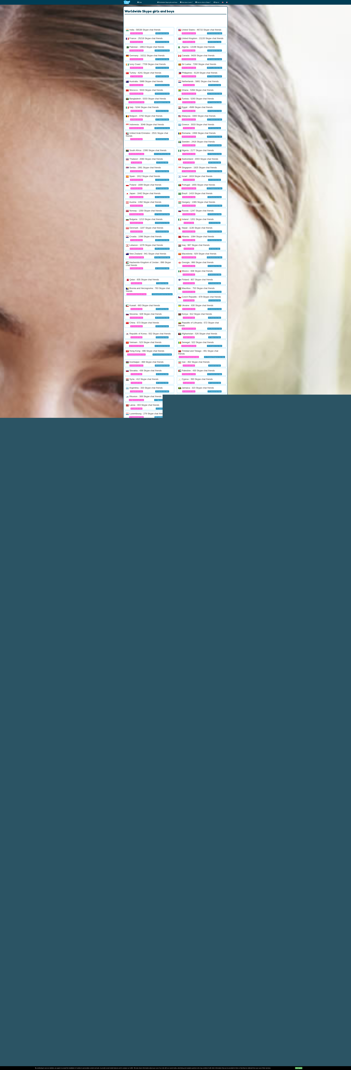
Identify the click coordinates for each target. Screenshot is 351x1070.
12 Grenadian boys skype (214, 818)
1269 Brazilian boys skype (214, 197)
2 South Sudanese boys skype (214, 1012)
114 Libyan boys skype (162, 514)
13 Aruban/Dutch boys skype (162, 844)
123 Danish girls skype (136, 231)
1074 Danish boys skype (162, 231)
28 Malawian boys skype (162, 755)
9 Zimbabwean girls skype (188, 486)
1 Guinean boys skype (162, 1038)
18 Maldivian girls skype (189, 434)
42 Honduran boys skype (214, 678)
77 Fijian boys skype (215, 583)
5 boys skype (214, 958)
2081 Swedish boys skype (214, 145)
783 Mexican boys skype (214, 274)
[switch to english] (223, 2)
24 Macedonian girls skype (189, 257)
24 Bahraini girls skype (189, 400)
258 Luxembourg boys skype (162, 417)
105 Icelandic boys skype (214, 523)
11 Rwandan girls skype (136, 669)
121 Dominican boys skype (214, 505)
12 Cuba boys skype (162, 852)
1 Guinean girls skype (188, 747)
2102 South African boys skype (162, 154)
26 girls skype (136, 443)
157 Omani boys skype (162, 486)
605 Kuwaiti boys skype (162, 309)
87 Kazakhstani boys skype (214, 557)
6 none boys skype (162, 941)
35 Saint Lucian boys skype (162, 695)
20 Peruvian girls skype (136, 477)
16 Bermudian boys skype (214, 790)
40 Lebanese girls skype (136, 248)
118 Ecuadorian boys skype (162, 523)
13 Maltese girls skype (136, 451)
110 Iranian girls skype (188, 365)
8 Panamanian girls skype (136, 609)
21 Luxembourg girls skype (136, 417)
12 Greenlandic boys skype (162, 861)
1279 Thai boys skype (162, 162)
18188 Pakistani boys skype (162, 50)
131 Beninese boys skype (214, 451)
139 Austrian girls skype (136, 205)
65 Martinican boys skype (162, 617)
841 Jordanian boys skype (162, 268)
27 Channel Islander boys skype (162, 764)
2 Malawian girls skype (136, 755)
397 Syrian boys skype (162, 382)
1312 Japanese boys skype (162, 197)
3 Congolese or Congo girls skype (188, 609)
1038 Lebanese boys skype (162, 248)
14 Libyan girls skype (136, 514)
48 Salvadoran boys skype (214, 669)
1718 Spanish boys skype (162, 179)
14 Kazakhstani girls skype (188, 557)
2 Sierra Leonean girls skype (189, 852)
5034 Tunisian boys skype (214, 102)
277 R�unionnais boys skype (162, 400)
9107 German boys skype (162, 59)
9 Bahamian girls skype (189, 660)
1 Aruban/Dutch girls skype (136, 844)
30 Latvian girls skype (136, 408)
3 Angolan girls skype (136, 729)
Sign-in (217, 2)
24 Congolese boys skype (162, 775)
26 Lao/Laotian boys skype (162, 738)
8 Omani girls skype (136, 486)
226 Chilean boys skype (215, 426)
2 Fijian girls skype (188, 583)
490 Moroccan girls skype (136, 93)
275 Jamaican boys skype (214, 391)
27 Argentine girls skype (136, 391)
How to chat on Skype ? (204, 2)
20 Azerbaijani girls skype (136, 365)
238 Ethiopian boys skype (162, 434)
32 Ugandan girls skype (136, 469)
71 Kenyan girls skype (188, 317)
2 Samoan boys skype (162, 1012)
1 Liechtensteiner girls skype (189, 913)
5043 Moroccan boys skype (162, 93)
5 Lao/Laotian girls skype (136, 738)
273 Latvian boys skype (162, 408)
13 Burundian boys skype (214, 844)
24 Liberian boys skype (214, 764)
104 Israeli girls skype (188, 179)
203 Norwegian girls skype (136, 214)
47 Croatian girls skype (136, 240)
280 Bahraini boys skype (214, 400)
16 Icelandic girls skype (189, 523)
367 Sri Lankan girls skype (188, 67)
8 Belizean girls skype (136, 652)
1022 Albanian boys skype (214, 240)
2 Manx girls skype (188, 773)
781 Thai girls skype (136, 162)
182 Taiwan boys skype (214, 460)
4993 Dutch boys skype (214, 85)
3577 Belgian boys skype (162, 119)
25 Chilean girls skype (188, 426)
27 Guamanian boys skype (214, 721)
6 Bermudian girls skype (189, 790)
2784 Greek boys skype (214, 128)
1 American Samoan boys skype (214, 1021)
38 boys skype (162, 704)
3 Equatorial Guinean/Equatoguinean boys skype (163, 993)
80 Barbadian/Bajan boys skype (162, 574)
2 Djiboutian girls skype (189, 738)
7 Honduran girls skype (189, 678)
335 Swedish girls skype (189, 145)
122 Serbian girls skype (136, 171)
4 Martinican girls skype (136, 617)
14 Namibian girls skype (189, 549)
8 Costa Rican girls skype (136, 540)
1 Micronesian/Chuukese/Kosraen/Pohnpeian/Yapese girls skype (142, 915)
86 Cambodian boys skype (162, 566)
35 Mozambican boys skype (214, 704)
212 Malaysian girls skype (188, 119)
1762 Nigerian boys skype (214, 154)
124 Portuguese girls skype (189, 188)
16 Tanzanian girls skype (136, 426)
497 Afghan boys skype (214, 337)
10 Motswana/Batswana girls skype (189, 635)
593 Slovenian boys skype (162, 317)
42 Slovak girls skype (136, 374)
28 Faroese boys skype (214, 755)
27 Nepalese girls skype (189, 231)
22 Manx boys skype (215, 773)
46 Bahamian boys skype (214, 660)
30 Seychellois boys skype (214, 712)
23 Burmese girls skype (136, 460)
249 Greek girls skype (188, 128)
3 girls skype (189, 695)
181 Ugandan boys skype (162, 469)
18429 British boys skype (214, 42)
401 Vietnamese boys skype (162, 346)
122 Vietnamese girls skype (136, 346)
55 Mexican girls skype (189, 274)
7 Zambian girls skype (188, 566)
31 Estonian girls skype (189, 469)
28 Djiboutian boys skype (214, 738)
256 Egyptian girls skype (189, 111)
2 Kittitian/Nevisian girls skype (188, 896)
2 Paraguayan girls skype (136, 798)
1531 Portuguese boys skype (214, 188)
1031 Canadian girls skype (189, 59)
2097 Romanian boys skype (214, 136)
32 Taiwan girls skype (188, 460)
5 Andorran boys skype (214, 947)
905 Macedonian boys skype (214, 257)
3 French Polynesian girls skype (136, 678)
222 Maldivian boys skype (214, 434)
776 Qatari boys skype (162, 283)
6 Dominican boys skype (214, 887)
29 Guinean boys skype (214, 747)
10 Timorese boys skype (214, 861)
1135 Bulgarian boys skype (162, 222)
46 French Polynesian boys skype (162, 678)
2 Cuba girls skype (136, 852)
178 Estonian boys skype (214, 469)
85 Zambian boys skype (214, 566)
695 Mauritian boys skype (214, 291)
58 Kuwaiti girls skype (136, 309)
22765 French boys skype (162, 42)
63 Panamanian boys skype (162, 609)
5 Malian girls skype (136, 686)
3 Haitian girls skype (136, 660)
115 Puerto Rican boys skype (214, 540)
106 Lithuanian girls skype (188, 328)
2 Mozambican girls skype (188, 704)
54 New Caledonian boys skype (162, 626)
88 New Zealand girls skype (136, 257)
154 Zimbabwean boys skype (214, 486)
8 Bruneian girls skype (188, 600)
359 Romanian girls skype (188, 136)
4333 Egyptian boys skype (214, 111)
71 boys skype (214, 592)
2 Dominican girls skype (189, 887)
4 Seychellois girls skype (189, 712)
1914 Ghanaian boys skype (214, 93)
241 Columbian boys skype (214, 417)
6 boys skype (214, 939)
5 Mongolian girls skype (189, 531)
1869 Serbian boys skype (162, 171)
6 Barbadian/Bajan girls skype (136, 574)
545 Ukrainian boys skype (214, 309)
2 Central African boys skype (214, 1004)
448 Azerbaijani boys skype (162, 365)
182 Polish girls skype (136, 188)
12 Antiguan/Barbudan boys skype (214, 809)
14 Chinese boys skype (162, 835)
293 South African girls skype (136, 154)
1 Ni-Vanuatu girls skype (189, 904)
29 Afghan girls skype (189, 337)
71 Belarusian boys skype (214, 574)
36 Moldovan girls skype (189, 497)
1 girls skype (136, 704)
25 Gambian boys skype (162, 747)
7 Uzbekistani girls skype (136, 505)
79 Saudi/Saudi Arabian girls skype (189, 477)
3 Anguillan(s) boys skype (162, 967)
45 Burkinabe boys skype (162, 600)
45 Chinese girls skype (136, 326)
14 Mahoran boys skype (162, 827)
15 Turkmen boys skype (214, 835)
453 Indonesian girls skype (136, 128)
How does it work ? (187, 2)
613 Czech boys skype (214, 300)
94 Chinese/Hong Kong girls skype (136, 354)
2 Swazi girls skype (136, 887)
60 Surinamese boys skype (214, 626)
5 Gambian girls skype (136, 747)
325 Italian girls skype (136, 111)
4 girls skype (189, 592)
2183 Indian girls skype (136, 33)
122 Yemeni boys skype (214, 514)
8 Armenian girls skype (136, 549)
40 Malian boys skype (162, 686)
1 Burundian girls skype (189, 844)
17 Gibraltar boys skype (162, 818)
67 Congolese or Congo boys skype (214, 609)
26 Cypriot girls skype (188, 382)
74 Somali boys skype (162, 583)
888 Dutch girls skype (188, 85)
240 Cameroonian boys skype (214, 408)
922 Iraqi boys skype (214, 248)
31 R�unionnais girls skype (136, 400)
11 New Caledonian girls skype (136, 626)
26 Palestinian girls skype (188, 374)
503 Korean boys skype (162, 337)
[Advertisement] (175, 21)
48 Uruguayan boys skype (214, 643)
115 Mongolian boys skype (214, 531)
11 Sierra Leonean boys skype (214, 852)
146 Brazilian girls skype (189, 197)
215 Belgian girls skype (136, 119)
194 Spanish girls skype (136, 179)
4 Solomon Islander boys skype (214, 976)
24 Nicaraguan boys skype (214, 781)
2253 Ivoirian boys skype (162, 67)
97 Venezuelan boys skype (162, 531)
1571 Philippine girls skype (189, 76)
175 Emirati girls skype (136, 139)
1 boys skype (162, 1047)
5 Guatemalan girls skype (189, 652)
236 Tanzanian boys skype (162, 426)
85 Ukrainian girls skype (189, 309)
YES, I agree (299, 1068)
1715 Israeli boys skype (214, 179)
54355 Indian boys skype (162, 33)
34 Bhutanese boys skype (162, 712)
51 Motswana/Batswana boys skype (214, 635)
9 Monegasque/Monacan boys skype (162, 870)
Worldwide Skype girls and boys (168, 2)
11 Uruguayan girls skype (189, 643)
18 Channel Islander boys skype (162, 809)
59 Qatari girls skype (136, 283)
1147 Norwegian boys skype (162, 214)
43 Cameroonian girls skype (189, 408)
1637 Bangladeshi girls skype (136, 102)
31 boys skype (214, 729)
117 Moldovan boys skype (214, 497)
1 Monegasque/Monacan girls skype (136, 870)
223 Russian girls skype (189, 214)
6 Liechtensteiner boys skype (214, 913)
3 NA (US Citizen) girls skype (136, 898)
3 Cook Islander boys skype (214, 984)
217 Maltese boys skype (162, 451)
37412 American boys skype (215, 33)
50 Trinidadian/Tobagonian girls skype (188, 357)
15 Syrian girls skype (136, 382)
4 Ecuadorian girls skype (136, 523)
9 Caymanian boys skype (162, 878)
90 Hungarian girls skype (189, 205)
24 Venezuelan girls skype (136, 531)
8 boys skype (214, 870)
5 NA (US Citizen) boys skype (162, 898)
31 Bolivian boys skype (162, 721)
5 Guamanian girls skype (189, 721)
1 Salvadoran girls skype (189, 669)
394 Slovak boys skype (162, 374)
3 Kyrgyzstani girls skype (189, 686)
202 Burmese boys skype (162, 460)
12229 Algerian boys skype (214, 50)
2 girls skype (189, 870)
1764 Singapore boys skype (214, 171)
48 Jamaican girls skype (189, 391)
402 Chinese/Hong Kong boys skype (162, 354)
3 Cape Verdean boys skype (162, 984)
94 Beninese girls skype (189, 451)
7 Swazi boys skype (162, 887)
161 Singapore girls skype (188, 171)
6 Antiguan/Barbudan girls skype (189, 809)
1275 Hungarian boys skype (215, 205)
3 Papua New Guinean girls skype (136, 643)
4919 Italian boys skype (162, 111)
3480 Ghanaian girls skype (189, 93)
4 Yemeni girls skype (189, 514)
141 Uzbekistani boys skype (162, 505)
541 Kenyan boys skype (214, 317)
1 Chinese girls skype (136, 835)
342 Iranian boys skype (214, 365)
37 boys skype (214, 695)
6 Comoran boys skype (214, 930)
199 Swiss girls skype (188, 162)
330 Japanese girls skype (136, 197)
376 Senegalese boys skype (214, 346)
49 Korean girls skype (136, 337)
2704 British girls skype (189, 42)
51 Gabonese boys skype (162, 635)
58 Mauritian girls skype (189, 291)
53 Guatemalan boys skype (214, 652)
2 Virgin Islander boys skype (162, 1001)
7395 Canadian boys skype (214, 59)
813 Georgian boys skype (214, 266)
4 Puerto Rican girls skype (188, 540)
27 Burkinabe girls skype (136, 600)
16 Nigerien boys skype (214, 827)
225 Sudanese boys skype (214, 443)
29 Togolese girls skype (136, 557)
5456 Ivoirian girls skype (136, 67)
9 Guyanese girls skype (136, 592)
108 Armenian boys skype (162, 549)
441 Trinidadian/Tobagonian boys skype (214, 357)
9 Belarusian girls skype (189, 574)
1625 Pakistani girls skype (136, 50)
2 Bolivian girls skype (136, 721)
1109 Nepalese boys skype (214, 231)
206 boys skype (162, 443)
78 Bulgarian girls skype (136, 222)
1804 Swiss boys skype (214, 162)
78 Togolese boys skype (162, 557)
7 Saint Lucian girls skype (136, 695)
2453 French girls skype (136, 42)
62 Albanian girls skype (189, 240)
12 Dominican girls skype (189, 505)
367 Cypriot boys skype (214, 382)
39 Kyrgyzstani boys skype (214, 686)
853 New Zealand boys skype (162, 257)
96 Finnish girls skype (188, 283)
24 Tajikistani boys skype (162, 790)
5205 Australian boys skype (162, 85)
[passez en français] (227, 2)
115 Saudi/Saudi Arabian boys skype (214, 477)
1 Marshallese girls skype (136, 976)
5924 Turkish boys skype (162, 76)
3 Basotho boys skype (162, 956)
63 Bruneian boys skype (215, 600)
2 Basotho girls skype (136, 956)
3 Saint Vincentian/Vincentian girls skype (189, 801)
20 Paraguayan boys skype (162, 798)
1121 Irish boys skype (214, 222)
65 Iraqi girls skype (189, 248)
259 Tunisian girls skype (189, 102)
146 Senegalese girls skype (189, 346)
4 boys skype (214, 967)
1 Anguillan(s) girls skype (136, 967)
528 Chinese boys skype (162, 326)
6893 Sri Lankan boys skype (214, 67)
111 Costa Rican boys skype (162, 540)
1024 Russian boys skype (214, 214)
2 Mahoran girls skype (136, 827)
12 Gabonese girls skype (136, 635)
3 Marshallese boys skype (162, 976)
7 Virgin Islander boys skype (215, 921)
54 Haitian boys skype (162, 660)
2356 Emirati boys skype (162, 139)
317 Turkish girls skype (136, 76)
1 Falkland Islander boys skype (214, 1030)
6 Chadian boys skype (162, 930)
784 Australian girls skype (136, 85)
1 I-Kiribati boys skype (214, 1038)
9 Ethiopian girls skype (136, 434)
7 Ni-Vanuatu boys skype (214, 904)
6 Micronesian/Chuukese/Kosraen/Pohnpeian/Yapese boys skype (167, 915)
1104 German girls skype (136, 59)
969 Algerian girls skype (189, 50)
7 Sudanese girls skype (189, 443)
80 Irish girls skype (188, 222)
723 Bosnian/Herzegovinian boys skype (162, 294)
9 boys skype (214, 878)
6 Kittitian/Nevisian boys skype (214, 896)
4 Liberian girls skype (189, 764)
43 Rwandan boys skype (162, 669)
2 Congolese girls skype (136, 775)
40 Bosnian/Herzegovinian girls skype (136, 294)
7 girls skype (136, 494)
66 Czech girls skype (189, 300)
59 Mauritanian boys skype (214, 617)
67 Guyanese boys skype (162, 592)
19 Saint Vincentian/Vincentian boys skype (214, 801)
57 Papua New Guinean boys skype (162, 643)
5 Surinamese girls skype (189, 626)
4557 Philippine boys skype (214, 76)
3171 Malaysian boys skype (214, 119)
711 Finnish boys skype (214, 283)
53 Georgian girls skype (189, 266)
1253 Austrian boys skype (162, 205)
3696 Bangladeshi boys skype (162, 102)
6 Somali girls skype (136, 583)
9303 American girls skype (188, 33)
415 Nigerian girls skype (189, 154)
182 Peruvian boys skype (162, 477)
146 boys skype (162, 494)
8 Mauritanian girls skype (189, 617)
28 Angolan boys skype (162, 729)
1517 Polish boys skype (162, 188)
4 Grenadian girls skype (189, 818)
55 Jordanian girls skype (136, 268)
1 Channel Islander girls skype (136, 764)
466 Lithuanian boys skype (214, 328)
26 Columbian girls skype (189, 417)
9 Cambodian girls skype (136, 566)
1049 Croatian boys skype (162, 240)
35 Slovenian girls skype (136, 317)
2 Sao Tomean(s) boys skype (162, 1023)
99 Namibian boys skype (214, 549)
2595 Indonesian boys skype (162, 128)
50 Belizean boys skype (162, 652)
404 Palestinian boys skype (214, 374)
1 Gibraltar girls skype (136, 818)
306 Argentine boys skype (162, 391)
